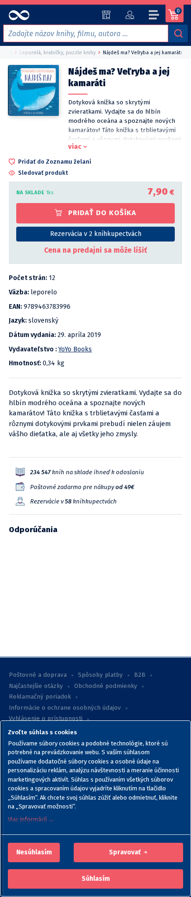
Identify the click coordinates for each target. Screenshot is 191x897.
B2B (140, 675)
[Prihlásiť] (129, 15)
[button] (34, 852)
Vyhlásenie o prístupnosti (46, 718)
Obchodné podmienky (105, 686)
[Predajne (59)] (106, 15)
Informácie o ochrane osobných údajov (65, 708)
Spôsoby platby (100, 675)
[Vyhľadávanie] (178, 33)
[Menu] (154, 16)
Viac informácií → (31, 819)
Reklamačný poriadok (40, 696)
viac (75, 146)
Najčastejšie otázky (36, 686)
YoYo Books (75, 349)
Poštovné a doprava (38, 675)
